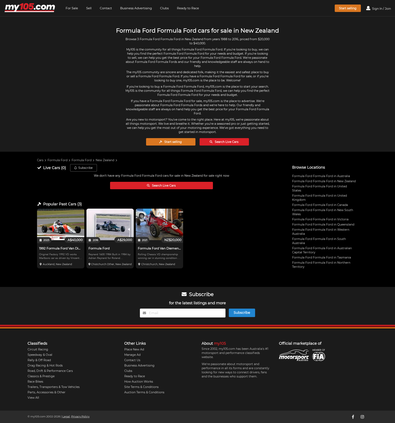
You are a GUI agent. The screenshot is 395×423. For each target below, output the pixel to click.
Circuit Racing (38, 349)
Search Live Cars (226, 142)
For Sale (72, 8)
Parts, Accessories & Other (46, 392)
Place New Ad (134, 349)
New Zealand (105, 160)
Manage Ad (132, 355)
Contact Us (132, 360)
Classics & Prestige (41, 376)
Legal (66, 416)
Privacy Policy (80, 416)
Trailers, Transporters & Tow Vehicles (54, 387)
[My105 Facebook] (353, 417)
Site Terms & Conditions (141, 387)
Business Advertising (136, 8)
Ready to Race (188, 8)
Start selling (348, 8)
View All (33, 398)
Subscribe (85, 168)
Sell (89, 8)
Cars (40, 160)
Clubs (164, 8)
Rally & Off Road (39, 360)
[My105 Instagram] (362, 417)
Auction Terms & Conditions (144, 392)
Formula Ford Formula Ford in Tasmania (321, 257)
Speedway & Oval (40, 355)
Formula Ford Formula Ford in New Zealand (324, 181)
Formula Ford (57, 160)
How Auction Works (138, 381)
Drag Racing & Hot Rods (45, 365)
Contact (106, 8)
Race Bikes (35, 381)
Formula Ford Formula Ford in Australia (321, 176)
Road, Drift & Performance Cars (50, 371)
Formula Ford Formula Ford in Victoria (320, 219)
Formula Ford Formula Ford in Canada (320, 205)
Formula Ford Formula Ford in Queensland (323, 224)
